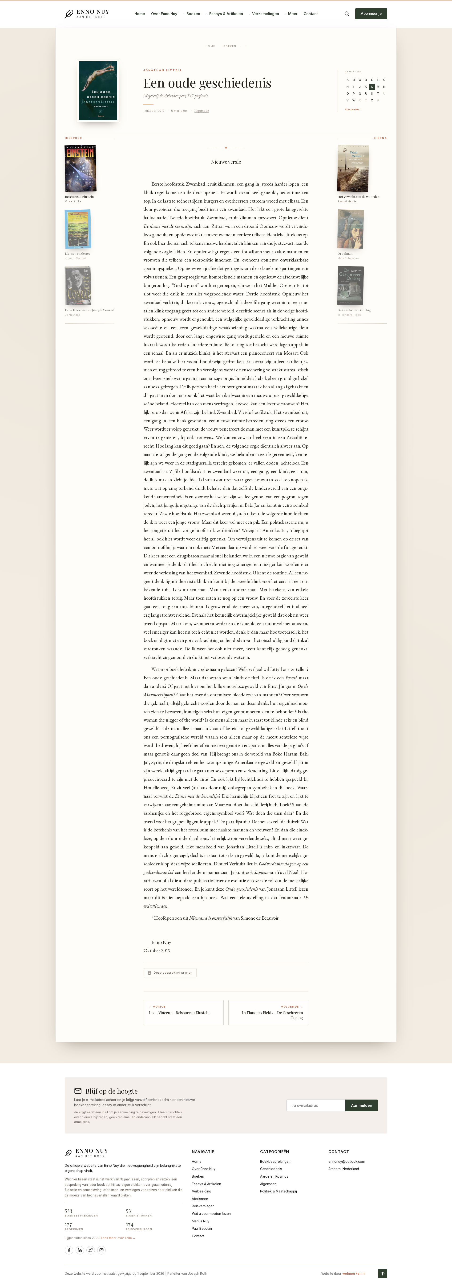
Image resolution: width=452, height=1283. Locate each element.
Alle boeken (352, 109)
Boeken (193, 14)
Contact (311, 14)
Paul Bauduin (202, 1228)
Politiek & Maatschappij (278, 1191)
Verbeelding (201, 1191)
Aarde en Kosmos (274, 1176)
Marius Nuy (200, 1221)
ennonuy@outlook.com (346, 1161)
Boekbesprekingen (275, 1161)
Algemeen (201, 110)
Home (139, 14)
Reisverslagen (203, 1206)
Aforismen (200, 1199)
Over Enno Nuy (164, 14)
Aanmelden (361, 1105)
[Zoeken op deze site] (346, 13)
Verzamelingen (265, 14)
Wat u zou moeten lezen (211, 1214)
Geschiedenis (271, 1169)
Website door (343, 1273)
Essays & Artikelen (226, 14)
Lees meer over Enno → (118, 1238)
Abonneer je (371, 13)
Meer (293, 14)
